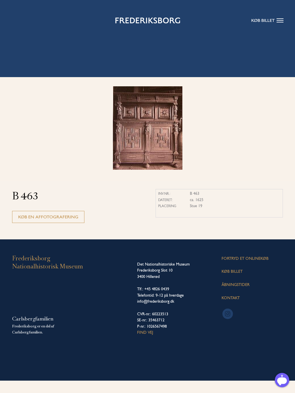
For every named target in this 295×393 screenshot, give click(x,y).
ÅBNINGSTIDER (235, 284)
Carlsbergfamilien (33, 318)
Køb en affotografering (48, 217)
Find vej (145, 332)
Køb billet (263, 20)
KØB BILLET (232, 271)
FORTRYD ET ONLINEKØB (245, 258)
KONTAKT (231, 297)
